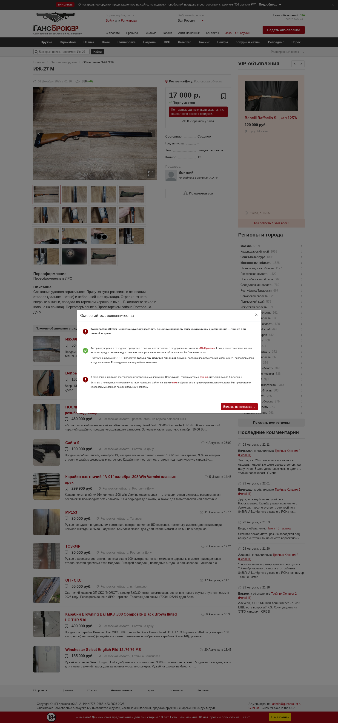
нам (174, 382)
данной (204, 377)
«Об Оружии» (207, 348)
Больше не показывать (239, 406)
